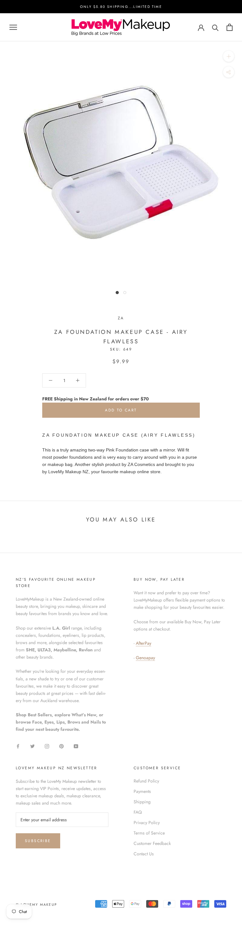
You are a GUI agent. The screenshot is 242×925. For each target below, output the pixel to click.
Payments (142, 791)
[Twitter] (32, 745)
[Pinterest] (61, 745)
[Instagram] (47, 745)
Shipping (142, 802)
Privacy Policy (147, 822)
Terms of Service (149, 833)
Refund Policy (146, 781)
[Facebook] (18, 745)
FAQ (138, 812)
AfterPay (143, 643)
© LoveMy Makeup (36, 904)
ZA (121, 318)
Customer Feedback (152, 843)
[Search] (215, 27)
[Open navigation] (13, 27)
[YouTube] (76, 745)
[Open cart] (230, 27)
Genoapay (145, 657)
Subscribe (38, 841)
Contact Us (144, 854)
